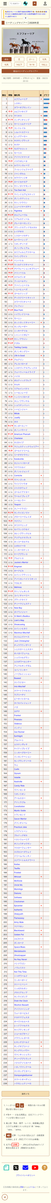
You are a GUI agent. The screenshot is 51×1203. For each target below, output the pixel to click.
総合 (6, 59)
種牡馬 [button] (17, 95)
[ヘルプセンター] (44, 1167)
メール (32, 1187)
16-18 (31, 64)
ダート (32, 59)
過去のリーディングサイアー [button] (25, 71)
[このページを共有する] (5, 1197)
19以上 (44, 64)
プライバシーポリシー (25, 1175)
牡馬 (44, 59)
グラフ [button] (46, 95)
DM (21, 1187)
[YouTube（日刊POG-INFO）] (35, 1167)
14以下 (19, 64)
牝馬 (6, 64)
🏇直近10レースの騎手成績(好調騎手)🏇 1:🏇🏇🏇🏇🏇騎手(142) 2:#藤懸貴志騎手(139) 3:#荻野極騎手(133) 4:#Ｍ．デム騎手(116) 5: (26, 14)
